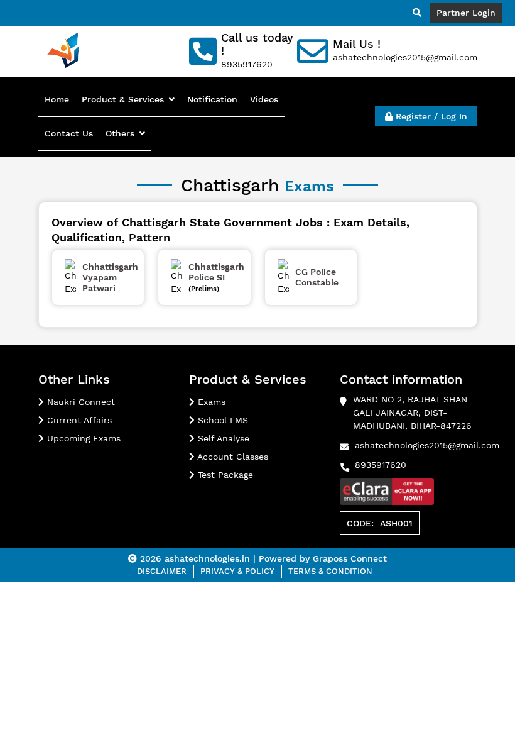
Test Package (224, 475)
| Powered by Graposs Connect (320, 558)
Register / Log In (430, 116)
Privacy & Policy (237, 571)
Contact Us (69, 133)
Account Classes (231, 456)
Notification (212, 99)
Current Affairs (78, 420)
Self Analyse (222, 438)
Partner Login (466, 13)
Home (57, 99)
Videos (264, 99)
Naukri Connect (79, 402)
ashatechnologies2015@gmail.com (427, 445)
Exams (210, 402)
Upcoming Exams (82, 438)
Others (120, 133)
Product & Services (123, 99)
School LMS (221, 420)
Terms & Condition (330, 571)
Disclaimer (162, 571)
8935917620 (380, 465)
